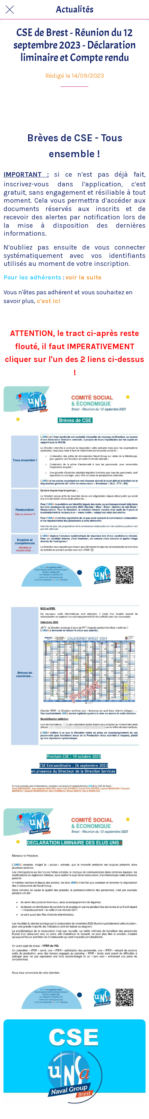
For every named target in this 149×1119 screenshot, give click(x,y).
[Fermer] (10, 10)
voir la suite (83, 277)
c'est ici (48, 301)
